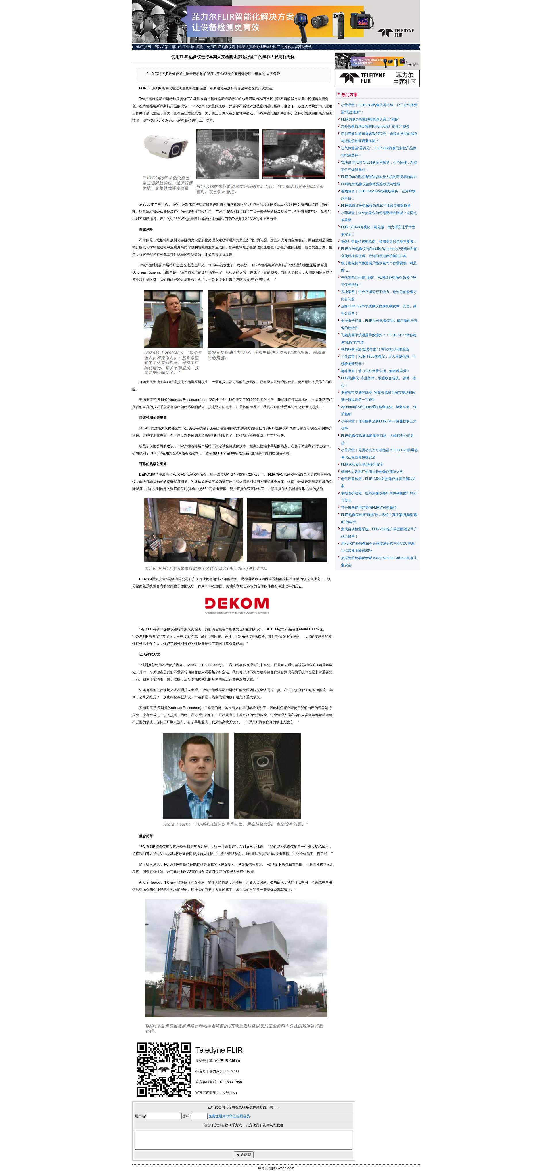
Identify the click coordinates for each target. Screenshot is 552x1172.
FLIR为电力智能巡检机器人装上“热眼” (370, 119)
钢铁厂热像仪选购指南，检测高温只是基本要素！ (379, 242)
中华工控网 (142, 47)
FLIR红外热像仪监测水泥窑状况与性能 (370, 184)
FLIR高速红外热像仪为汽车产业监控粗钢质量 (376, 206)
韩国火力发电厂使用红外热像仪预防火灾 (372, 472)
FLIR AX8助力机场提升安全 (362, 464)
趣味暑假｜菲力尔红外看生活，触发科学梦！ (375, 371)
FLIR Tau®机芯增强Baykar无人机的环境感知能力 (379, 177)
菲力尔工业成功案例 (187, 47)
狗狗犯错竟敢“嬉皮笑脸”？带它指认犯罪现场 (375, 349)
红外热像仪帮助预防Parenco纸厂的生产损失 (375, 127)
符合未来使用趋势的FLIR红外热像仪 (369, 508)
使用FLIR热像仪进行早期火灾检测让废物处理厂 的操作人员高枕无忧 (259, 47)
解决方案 (161, 47)
